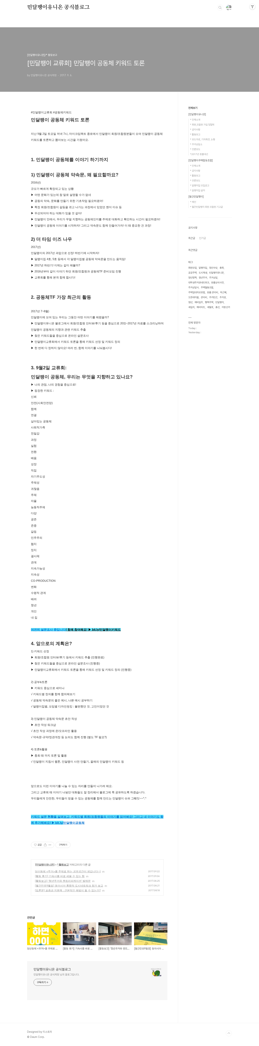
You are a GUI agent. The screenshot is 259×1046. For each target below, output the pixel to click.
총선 (217, 307)
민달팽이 (219, 302)
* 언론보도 (195, 149)
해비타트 (201, 307)
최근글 (191, 238)
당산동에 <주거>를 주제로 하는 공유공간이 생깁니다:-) (68, 871)
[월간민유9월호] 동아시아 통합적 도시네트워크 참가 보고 (69, 885)
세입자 (191, 307)
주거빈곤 (213, 297)
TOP (229, 1033)
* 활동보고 (63, 864)
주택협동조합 (207, 287)
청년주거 (203, 277)
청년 (190, 302)
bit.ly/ (96, 629)
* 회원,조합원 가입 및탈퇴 (202, 124)
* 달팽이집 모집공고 (199, 185)
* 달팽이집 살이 (197, 190)
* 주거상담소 (196, 144)
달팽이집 (203, 267)
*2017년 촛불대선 (199, 154)
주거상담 (213, 277)
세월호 (210, 307)
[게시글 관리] (50, 845)
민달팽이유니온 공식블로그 (58, 7)
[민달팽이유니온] (44, 864)
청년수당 (213, 267)
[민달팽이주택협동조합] (200, 160)
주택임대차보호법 (196, 292)
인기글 (202, 238)
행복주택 (209, 302)
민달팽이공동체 (74, 823)
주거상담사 (193, 287)
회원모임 (192, 267)
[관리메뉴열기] (252, 6)
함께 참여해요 (76, 629)
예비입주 (199, 302)
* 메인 (193, 202)
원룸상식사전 (217, 282)
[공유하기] (45, 845)
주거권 (223, 297)
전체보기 (192, 107)
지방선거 (226, 307)
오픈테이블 (193, 297)
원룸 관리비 (212, 292)
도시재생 (203, 272)
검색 (220, 7)
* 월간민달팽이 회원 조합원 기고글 (206, 206)
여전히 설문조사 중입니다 (48, 629)
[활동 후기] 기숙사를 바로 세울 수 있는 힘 (60, 876)
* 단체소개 (195, 119)
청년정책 (192, 277)
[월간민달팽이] (196, 196)
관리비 (204, 297)
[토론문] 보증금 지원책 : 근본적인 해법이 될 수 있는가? (68, 890)
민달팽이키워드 (110, 629)
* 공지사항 (195, 129)
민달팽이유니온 (216, 272)
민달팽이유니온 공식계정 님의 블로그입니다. (56, 974)
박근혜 (223, 292)
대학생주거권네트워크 (198, 282)
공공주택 (192, 272)
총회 (222, 267)
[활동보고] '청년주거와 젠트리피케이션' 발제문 (63, 880)
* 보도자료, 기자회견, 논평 (202, 139)
